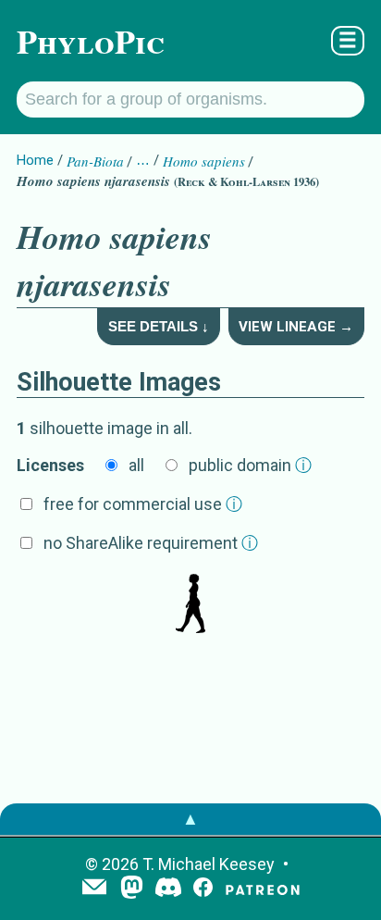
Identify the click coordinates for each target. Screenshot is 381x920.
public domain (250, 465)
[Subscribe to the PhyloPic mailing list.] (94, 888)
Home (35, 160)
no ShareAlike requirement (150, 543)
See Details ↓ (158, 326)
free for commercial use (142, 504)
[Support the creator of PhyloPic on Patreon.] (263, 889)
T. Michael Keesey (208, 864)
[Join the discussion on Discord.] (168, 889)
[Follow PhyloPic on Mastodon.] (131, 889)
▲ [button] (190, 818)
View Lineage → (296, 326)
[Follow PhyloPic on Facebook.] (203, 889)
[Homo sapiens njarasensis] (190, 605)
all (136, 465)
